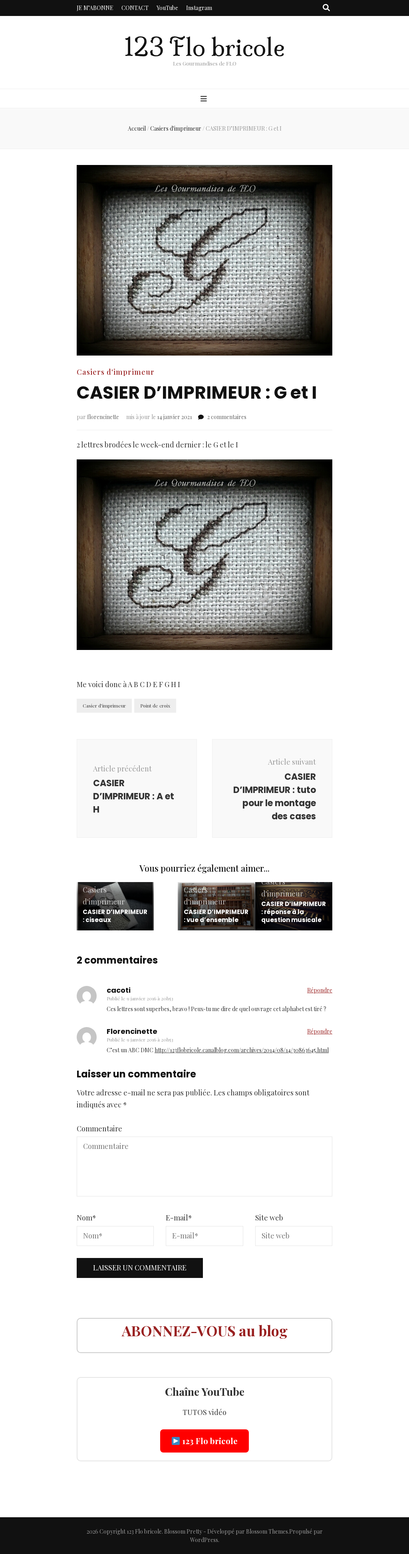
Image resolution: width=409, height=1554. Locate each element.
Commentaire (99, 1128)
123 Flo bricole (204, 47)
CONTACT (135, 8)
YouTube (167, 8)
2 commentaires (226, 417)
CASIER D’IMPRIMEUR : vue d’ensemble (216, 916)
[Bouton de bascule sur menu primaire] (205, 99)
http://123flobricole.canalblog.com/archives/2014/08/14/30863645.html (242, 1050)
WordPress (204, 1540)
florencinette (103, 417)
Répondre (319, 990)
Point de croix (155, 705)
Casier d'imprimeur (104, 705)
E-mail (179, 1217)
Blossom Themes (267, 1531)
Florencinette (132, 1031)
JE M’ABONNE (95, 8)
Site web (269, 1217)
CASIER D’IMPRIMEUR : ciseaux (115, 916)
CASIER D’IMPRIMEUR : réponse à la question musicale (293, 912)
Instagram (199, 8)
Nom (86, 1217)
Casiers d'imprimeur (116, 372)
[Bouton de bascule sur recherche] (326, 8)
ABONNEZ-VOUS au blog (205, 1330)
